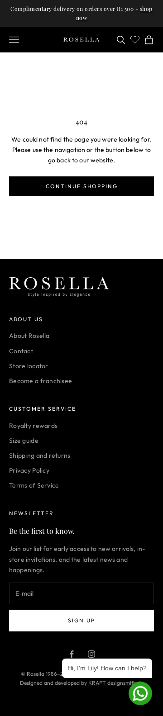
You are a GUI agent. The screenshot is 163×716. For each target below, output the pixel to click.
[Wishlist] (134, 38)
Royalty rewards (33, 426)
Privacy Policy (29, 470)
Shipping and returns (40, 455)
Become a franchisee (40, 381)
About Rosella (29, 336)
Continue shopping (82, 186)
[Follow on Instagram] (91, 654)
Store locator (28, 366)
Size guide (23, 440)
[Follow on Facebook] (71, 654)
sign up (81, 620)
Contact (21, 351)
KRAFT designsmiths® (115, 682)
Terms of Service (34, 485)
